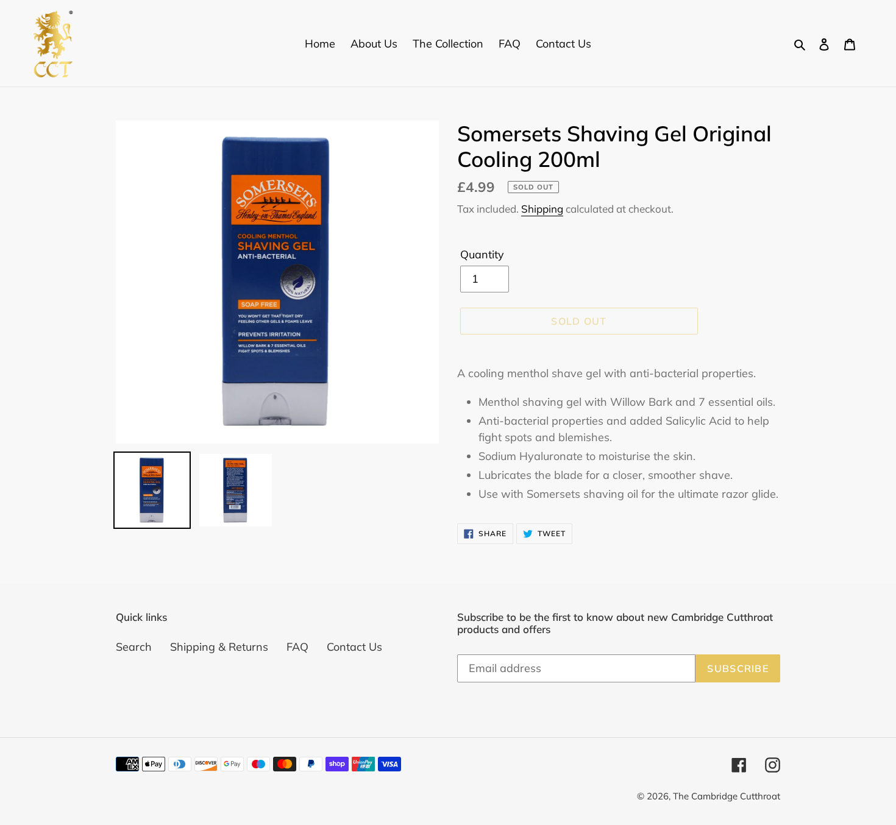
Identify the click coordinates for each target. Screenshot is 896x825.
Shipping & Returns (219, 647)
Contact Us (354, 647)
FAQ (297, 647)
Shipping (542, 208)
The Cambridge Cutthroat (726, 796)
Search (134, 647)
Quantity (482, 254)
